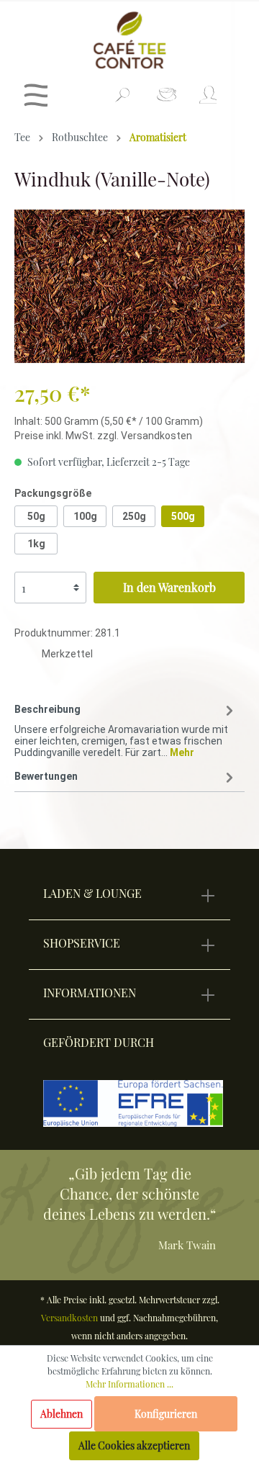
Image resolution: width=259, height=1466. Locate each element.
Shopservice (81, 942)
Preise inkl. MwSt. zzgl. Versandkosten (103, 435)
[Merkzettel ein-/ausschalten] (28, 656)
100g (85, 516)
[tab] (125, 728)
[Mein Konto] (207, 99)
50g (36, 516)
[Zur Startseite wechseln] (129, 40)
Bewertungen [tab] (46, 776)
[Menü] (35, 99)
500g (183, 516)
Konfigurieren (166, 1414)
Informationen (89, 992)
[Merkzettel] (166, 99)
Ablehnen (61, 1414)
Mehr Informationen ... (129, 1384)
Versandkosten (69, 1317)
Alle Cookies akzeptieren (134, 1445)
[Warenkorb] (235, 89)
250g (134, 516)
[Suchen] (122, 101)
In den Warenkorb (169, 587)
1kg (36, 543)
